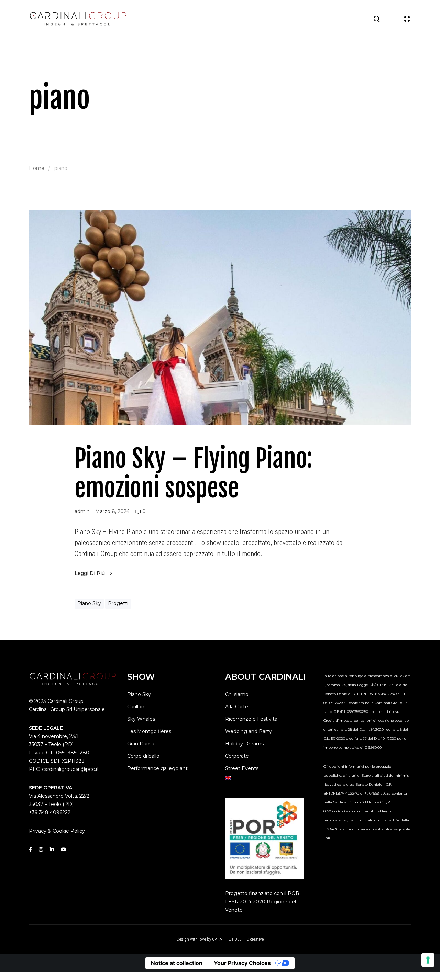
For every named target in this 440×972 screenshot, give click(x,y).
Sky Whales (141, 719)
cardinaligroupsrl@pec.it (70, 769)
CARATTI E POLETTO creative (238, 939)
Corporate (237, 756)
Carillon (135, 707)
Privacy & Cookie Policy (57, 831)
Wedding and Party (248, 731)
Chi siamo (237, 694)
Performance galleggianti (158, 768)
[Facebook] (30, 849)
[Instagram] (41, 849)
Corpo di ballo (143, 756)
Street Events (241, 768)
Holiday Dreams (244, 744)
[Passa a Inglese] (269, 778)
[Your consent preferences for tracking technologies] (427, 960)
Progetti (118, 603)
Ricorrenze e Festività (251, 719)
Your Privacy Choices (242, 963)
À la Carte (236, 707)
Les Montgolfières (149, 731)
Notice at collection (176, 963)
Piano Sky (89, 603)
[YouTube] (63, 849)
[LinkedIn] (52, 849)
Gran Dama (140, 744)
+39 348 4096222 (49, 812)
